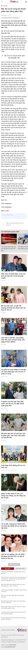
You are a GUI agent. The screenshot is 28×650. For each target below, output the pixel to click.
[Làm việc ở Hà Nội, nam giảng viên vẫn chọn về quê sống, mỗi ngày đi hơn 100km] (14, 326)
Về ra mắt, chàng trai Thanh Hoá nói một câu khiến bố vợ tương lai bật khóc (14, 526)
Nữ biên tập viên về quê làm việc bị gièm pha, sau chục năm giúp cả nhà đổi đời (13, 435)
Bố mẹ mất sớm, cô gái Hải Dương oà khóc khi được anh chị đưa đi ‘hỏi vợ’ (13, 308)
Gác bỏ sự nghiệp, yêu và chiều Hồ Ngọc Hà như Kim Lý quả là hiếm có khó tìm (13, 556)
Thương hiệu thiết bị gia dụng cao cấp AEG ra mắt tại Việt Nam (8, 248)
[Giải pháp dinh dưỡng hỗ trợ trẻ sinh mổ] (14, 454)
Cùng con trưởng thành (8, 470)
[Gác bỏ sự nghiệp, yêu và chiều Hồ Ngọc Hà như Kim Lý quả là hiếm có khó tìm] (14, 543)
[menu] (2, 1)
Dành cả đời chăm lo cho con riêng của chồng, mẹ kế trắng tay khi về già (13, 496)
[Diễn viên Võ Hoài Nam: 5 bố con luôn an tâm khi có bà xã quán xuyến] (14, 262)
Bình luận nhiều (20, 568)
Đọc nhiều (7, 568)
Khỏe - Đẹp (4, 376)
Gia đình (5, 5)
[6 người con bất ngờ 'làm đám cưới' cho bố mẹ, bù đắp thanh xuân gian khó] (14, 390)
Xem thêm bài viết (14, 564)
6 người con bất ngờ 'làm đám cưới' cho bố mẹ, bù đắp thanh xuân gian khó (12, 403)
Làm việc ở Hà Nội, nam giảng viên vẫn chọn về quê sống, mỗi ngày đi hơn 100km (13, 340)
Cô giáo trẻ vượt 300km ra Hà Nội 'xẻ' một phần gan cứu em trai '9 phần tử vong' (13, 372)
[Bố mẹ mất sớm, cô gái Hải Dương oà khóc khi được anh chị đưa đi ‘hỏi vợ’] (14, 294)
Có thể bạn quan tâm (10, 232)
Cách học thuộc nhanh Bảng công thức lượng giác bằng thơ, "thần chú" (13, 585)
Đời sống (4, 344)
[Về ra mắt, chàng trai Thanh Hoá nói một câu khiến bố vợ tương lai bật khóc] (14, 512)
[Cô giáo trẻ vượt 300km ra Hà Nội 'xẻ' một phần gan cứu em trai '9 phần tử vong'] (14, 358)
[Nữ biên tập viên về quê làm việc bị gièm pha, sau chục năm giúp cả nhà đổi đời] (14, 422)
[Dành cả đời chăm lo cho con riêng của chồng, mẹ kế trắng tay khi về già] (14, 482)
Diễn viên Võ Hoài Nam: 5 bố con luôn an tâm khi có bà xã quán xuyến (13, 276)
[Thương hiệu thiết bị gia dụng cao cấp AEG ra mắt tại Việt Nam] (9, 239)
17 (17, 586)
